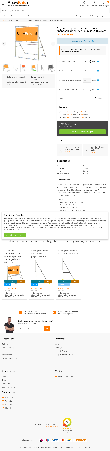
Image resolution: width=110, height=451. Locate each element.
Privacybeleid (39, 447)
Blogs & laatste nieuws (64, 355)
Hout (4, 351)
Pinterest (9, 404)
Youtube (8, 401)
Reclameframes (8, 362)
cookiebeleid (53, 225)
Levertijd (58, 347)
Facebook (9, 397)
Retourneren (7, 383)
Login (57, 344)
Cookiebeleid (68, 447)
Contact (5, 376)
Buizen (5, 344)
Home (4, 20)
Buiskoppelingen (9, 347)
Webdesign (79, 447)
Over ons (5, 380)
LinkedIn (8, 408)
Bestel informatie (62, 351)
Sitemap (87, 447)
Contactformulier (31, 311)
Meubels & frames (9, 358)
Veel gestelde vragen (10, 387)
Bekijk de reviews (52, 426)
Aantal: (61, 99)
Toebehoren (7, 355)
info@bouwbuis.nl (72, 311)
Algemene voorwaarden (53, 447)
